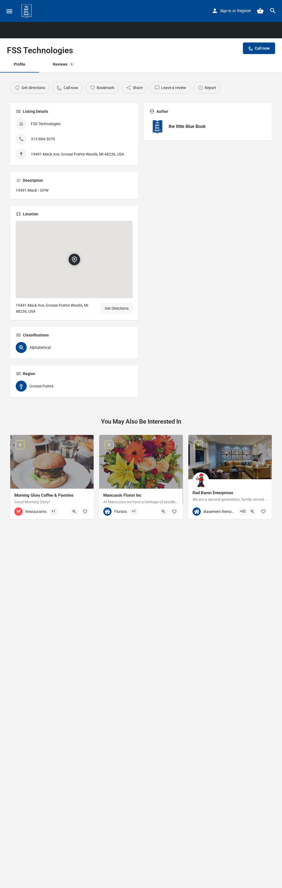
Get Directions (117, 308)
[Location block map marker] (74, 259)
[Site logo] (27, 11)
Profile (19, 64)
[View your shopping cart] (260, 10)
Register (244, 11)
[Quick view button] (74, 511)
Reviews (62, 64)
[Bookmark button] (85, 511)
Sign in (225, 11)
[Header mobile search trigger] (272, 10)
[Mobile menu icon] (9, 11)
